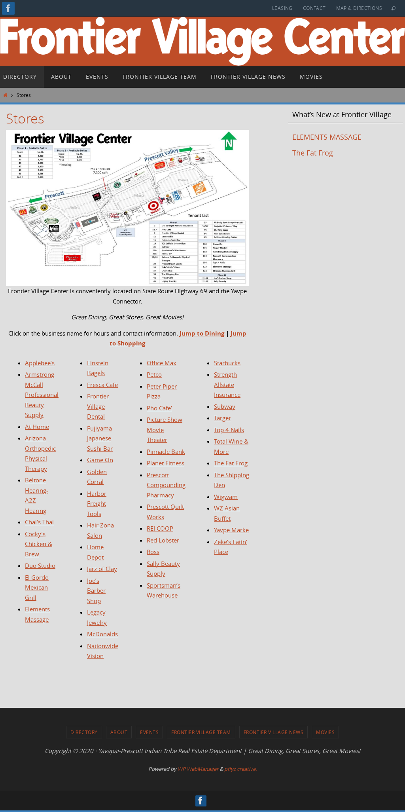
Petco (154, 374)
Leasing (282, 8)
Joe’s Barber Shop (96, 591)
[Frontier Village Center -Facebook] (8, 8)
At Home (37, 427)
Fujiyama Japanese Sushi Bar (100, 438)
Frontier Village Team (201, 732)
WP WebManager (198, 768)
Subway (224, 406)
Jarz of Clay (102, 569)
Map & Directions (359, 8)
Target (222, 418)
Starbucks (227, 363)
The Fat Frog (231, 463)
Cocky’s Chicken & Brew (38, 544)
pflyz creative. (240, 768)
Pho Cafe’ (159, 408)
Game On (100, 460)
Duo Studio (40, 565)
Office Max (161, 363)
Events (149, 732)
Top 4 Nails (229, 430)
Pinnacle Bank (166, 451)
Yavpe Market (232, 530)
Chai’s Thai (39, 522)
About (119, 732)
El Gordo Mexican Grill (37, 587)
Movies (325, 732)
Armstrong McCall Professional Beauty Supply (42, 394)
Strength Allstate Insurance (227, 384)
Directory (84, 732)
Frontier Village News (274, 732)
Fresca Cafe (102, 385)
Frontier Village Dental (98, 406)
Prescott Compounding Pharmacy (166, 485)
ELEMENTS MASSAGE (326, 137)
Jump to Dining (202, 333)
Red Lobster (163, 540)
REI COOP (160, 528)
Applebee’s (40, 363)
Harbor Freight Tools (96, 503)
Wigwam (226, 497)
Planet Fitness (165, 463)
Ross (153, 552)
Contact (314, 8)
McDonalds (102, 634)
